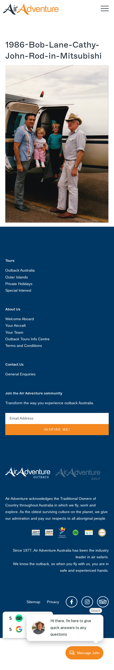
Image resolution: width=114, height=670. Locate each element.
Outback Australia (20, 270)
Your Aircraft (15, 325)
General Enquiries (20, 374)
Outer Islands (16, 277)
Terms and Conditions (23, 345)
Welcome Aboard (19, 319)
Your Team (14, 332)
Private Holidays (18, 284)
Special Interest (18, 290)
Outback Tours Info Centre (27, 339)
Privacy (53, 602)
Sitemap (33, 602)
